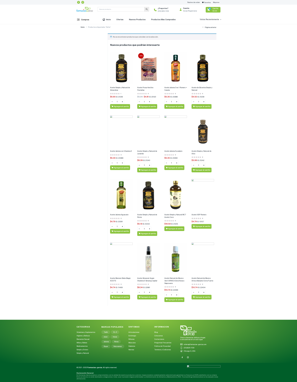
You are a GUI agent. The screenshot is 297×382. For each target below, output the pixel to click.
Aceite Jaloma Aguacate (119, 215)
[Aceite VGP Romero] (203, 195)
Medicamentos (82, 346)
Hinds (115, 337)
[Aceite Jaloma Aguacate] (121, 195)
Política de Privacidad (162, 346)
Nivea (116, 342)
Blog (156, 332)
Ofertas (119, 19)
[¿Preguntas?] (155, 10)
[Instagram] (82, 2)
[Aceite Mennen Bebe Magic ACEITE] (121, 258)
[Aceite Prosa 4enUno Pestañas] (148, 68)
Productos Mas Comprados (163, 19)
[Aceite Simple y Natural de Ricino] (148, 195)
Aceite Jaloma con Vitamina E (121, 151)
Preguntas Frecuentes (162, 343)
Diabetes (131, 346)
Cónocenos (158, 336)
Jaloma (106, 342)
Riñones (131, 339)
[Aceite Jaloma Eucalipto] (175, 131)
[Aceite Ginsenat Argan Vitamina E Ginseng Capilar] (148, 258)
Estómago (132, 336)
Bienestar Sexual (83, 339)
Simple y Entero (82, 350)
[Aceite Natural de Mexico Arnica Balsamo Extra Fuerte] (203, 258)
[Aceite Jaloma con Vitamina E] (121, 131)
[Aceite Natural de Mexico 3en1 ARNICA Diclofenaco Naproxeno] (175, 258)
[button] (213, 9)
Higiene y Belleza (83, 336)
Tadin (106, 332)
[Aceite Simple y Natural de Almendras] (121, 68)
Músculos (132, 343)
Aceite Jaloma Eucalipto (173, 151)
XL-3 (115, 332)
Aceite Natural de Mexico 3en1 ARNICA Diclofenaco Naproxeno (174, 280)
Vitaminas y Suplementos (86, 332)
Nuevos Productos (137, 19)
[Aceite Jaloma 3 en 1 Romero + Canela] (175, 68)
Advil (105, 337)
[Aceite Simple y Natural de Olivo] (203, 131)
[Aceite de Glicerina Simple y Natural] (203, 68)
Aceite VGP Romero (199, 215)
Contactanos (159, 339)
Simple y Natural (83, 353)
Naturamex (117, 346)
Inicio (108, 19)
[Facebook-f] (78, 2)
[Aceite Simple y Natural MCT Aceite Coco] (175, 195)
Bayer (106, 346)
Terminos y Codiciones (162, 350)
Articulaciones (133, 332)
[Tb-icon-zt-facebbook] (182, 357)
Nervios (131, 350)
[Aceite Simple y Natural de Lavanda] (148, 131)
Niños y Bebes (82, 343)
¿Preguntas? (163, 8)
